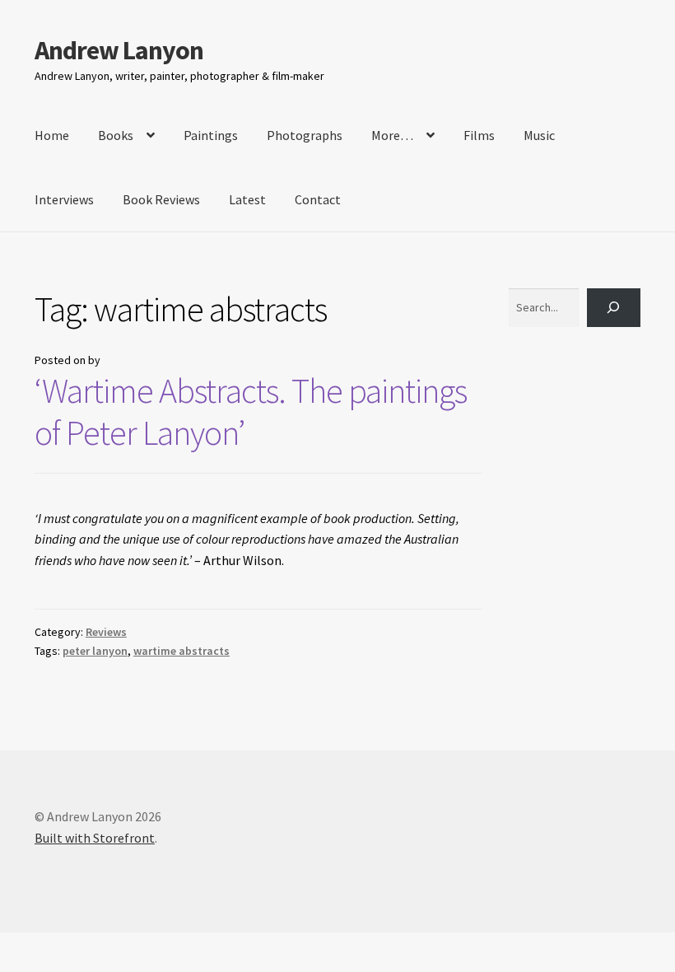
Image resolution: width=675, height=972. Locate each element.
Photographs (304, 135)
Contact (318, 199)
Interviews (64, 199)
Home (52, 135)
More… (392, 135)
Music (539, 135)
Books (115, 135)
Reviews (106, 631)
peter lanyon (95, 650)
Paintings (211, 135)
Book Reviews (161, 199)
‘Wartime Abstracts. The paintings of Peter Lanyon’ (251, 411)
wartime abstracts (181, 650)
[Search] (613, 307)
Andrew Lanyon (119, 50)
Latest (247, 199)
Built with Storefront (95, 837)
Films (479, 135)
